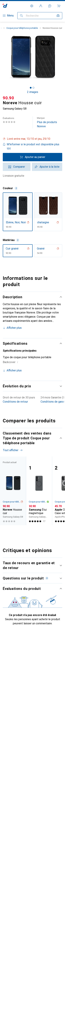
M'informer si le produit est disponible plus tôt (33, 146)
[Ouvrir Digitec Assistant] (50, 6)
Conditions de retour (15, 401)
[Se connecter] (40, 5)
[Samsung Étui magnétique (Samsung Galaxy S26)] (39, 491)
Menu (10, 15)
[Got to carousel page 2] (33, 88)
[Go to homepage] (5, 6)
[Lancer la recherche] (21, 15)
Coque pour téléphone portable (22, 28)
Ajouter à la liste (49, 166)
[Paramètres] (31, 6)
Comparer (19, 166)
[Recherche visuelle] (58, 15)
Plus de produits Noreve (47, 122)
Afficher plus (14, 327)
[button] (32, 139)
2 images (32, 92)
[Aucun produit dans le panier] (59, 6)
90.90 (8, 98)
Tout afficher (10, 450)
